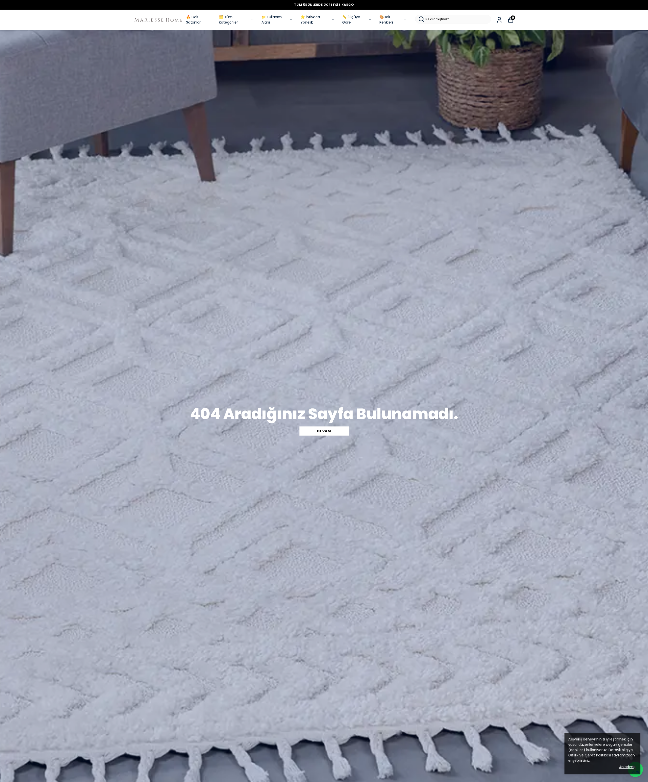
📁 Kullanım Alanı (271, 19)
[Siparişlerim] (499, 20)
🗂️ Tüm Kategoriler (228, 19)
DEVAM (324, 431)
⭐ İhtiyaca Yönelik (310, 19)
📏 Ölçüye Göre (351, 19)
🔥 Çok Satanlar (193, 19)
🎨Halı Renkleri (386, 19)
